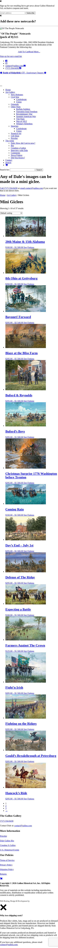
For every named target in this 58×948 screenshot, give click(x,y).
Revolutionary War (24, 114)
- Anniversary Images (23, 73)
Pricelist (14, 138)
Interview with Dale (19, 150)
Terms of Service (7, 860)
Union (19, 102)
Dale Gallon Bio (7, 841)
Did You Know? (18, 158)
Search (8, 162)
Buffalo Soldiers (23, 109)
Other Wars (16, 107)
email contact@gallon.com (31, 188)
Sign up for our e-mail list (11, 56)
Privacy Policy (6, 865)
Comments (15, 153)
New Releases (17, 94)
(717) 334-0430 (12, 68)
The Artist (9, 141)
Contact (8, 160)
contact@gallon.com (14, 66)
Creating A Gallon (8, 845)
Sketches (14, 126)
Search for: (5, 170)
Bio (12, 145)
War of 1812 (21, 121)
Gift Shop (15, 136)
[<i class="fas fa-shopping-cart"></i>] (6, 165)
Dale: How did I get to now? (23, 143)
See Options (29, 247)
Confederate (21, 99)
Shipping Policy (7, 869)
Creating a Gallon (18, 148)
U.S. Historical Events (9, 850)
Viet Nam (20, 119)
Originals (15, 104)
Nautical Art (16, 133)
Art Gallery (10, 92)
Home (8, 90)
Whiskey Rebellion (24, 124)
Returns (3, 874)
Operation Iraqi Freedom (26, 111)
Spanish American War (26, 116)
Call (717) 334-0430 (8, 188)
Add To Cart (23, 52)
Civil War (15, 97)
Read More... (34, 52)
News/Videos (16, 155)
